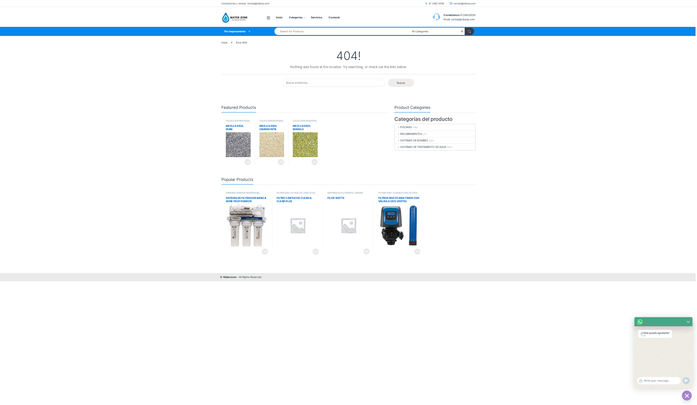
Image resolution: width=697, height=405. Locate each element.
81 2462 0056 (436, 3)
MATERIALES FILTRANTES (340, 192)
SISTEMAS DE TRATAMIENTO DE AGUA (423, 146)
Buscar (401, 82)
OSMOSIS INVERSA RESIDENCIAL (243, 192)
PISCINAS (406, 127)
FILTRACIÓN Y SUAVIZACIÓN (393, 192)
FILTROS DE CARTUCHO (302, 192)
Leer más (247, 162)
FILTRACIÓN (283, 192)
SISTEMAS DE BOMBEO (414, 140)
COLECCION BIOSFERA (237, 120)
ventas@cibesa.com (464, 3)
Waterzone (230, 277)
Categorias (296, 17)
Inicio (279, 17)
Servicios (316, 17)
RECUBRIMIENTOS (411, 133)
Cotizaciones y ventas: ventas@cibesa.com (245, 3)
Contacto (334, 17)
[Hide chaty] (687, 395)
